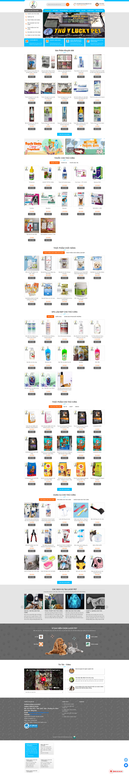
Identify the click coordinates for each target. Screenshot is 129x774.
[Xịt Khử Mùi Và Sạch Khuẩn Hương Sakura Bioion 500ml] (48, 510)
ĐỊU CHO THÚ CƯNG (64, 571)
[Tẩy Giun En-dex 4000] (31, 225)
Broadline (48, 208)
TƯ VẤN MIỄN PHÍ (33, 40)
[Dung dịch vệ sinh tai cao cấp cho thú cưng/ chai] (64, 114)
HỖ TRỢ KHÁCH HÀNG (68, 704)
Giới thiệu (55, 10)
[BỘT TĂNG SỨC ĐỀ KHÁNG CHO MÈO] (80, 289)
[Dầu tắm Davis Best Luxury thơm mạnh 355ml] (31, 327)
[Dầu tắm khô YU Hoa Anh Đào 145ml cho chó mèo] (80, 327)
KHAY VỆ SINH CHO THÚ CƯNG (31, 571)
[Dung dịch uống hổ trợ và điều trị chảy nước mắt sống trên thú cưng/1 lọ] (97, 62)
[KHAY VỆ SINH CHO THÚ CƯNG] (31, 562)
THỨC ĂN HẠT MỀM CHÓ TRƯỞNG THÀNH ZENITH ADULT (32, 427)
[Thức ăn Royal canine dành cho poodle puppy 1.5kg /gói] (31, 62)
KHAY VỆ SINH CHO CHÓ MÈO (48, 571)
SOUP (71, 406)
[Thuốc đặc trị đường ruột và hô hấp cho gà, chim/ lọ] (80, 114)
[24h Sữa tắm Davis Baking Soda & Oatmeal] (48, 327)
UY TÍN (36, 636)
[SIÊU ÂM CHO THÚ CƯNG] (33, 601)
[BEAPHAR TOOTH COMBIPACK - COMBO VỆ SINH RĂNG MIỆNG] (64, 536)
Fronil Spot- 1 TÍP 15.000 (81, 182)
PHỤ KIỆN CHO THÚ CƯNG (64, 499)
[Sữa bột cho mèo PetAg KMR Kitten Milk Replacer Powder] (80, 263)
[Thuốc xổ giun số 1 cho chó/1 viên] (48, 114)
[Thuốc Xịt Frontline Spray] (64, 173)
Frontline (32, 208)
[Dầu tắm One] (48, 353)
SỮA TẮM (97, 362)
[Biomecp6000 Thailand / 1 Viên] (48, 225)
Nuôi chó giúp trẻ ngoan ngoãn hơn (84, 689)
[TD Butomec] (31, 173)
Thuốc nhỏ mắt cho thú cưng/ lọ (97, 97)
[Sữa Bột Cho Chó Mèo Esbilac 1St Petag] (97, 263)
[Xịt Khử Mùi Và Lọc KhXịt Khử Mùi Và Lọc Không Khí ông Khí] (31, 510)
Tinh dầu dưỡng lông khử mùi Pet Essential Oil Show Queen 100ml (64, 390)
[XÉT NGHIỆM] (95, 601)
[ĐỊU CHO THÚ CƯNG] (64, 562)
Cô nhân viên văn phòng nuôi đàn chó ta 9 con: (87, 680)
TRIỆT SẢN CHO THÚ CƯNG (73, 611)
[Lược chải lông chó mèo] (64, 510)
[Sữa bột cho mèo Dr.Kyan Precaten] (64, 263)
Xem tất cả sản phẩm (64, 134)
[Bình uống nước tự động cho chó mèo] (80, 536)
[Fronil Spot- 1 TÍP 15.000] (80, 173)
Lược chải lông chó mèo (64, 519)
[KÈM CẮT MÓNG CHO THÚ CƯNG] (31, 536)
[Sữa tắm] (80, 353)
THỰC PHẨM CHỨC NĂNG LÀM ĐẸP (75, 252)
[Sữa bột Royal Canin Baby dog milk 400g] (48, 263)
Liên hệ (77, 10)
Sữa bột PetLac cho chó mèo (48, 298)
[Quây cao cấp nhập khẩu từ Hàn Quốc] (64, 62)
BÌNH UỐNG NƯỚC (97, 545)
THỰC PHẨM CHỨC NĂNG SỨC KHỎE (53, 252)
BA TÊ (65, 406)
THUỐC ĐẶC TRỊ (74, 162)
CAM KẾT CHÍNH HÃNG (55, 40)
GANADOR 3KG (81, 452)
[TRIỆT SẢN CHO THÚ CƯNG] (74, 601)
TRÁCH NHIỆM (94, 644)
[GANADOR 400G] (97, 417)
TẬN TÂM (36, 644)
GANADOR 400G (97, 426)
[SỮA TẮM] (97, 353)
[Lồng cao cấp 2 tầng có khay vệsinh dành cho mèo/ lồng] (48, 62)
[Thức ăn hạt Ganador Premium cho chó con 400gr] (80, 417)
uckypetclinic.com (35, 714)
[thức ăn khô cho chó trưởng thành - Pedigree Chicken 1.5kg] (64, 469)
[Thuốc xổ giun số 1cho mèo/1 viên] (97, 114)
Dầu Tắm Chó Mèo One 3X (64, 362)
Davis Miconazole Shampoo (64, 336)
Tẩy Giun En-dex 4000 (32, 234)
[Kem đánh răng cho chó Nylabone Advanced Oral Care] (48, 536)
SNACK (77, 406)
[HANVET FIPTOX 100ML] (48, 173)
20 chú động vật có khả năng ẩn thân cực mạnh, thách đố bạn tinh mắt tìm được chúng (89, 672)
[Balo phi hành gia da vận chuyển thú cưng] (97, 562)
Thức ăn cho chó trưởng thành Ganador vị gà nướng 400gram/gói (48, 454)
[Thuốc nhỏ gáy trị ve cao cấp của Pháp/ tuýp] (48, 88)
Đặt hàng (31, 76)
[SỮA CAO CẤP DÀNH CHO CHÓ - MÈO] (31, 263)
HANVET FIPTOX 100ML (48, 182)
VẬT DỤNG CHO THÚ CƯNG (47, 499)
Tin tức (83, 10)
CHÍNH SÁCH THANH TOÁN (69, 716)
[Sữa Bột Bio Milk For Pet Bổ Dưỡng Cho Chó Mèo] (31, 289)
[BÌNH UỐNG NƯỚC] (97, 536)
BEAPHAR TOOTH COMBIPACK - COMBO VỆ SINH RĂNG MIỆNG (64, 547)
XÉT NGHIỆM (90, 611)
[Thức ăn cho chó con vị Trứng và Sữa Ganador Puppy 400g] (64, 443)
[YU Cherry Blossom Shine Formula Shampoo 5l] (97, 327)
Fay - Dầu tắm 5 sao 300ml (48, 388)
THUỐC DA (64, 162)
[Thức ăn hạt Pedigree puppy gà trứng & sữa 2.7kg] (80, 469)
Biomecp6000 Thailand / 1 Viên (48, 234)
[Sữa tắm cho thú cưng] (31, 353)
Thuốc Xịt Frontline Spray (64, 182)
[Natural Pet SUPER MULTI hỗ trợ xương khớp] (64, 289)
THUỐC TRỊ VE (54, 162)
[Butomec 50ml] (97, 173)
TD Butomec (32, 182)
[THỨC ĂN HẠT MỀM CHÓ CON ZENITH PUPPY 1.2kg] (48, 417)
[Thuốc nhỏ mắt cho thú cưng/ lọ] (97, 88)
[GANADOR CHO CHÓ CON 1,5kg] (31, 443)
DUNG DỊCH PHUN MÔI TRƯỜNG (72, 316)
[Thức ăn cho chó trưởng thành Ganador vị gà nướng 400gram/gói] (48, 443)
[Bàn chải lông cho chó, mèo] (97, 510)
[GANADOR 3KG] (80, 443)
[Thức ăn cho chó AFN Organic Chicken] (97, 469)
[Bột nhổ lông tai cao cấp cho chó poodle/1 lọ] (31, 114)
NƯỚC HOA (59, 316)
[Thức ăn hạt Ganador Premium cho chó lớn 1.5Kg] (64, 417)
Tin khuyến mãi (64, 10)
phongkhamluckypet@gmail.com (38, 712)
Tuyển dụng (90, 10)
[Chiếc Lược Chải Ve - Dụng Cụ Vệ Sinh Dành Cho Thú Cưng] (80, 510)
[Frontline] (31, 199)
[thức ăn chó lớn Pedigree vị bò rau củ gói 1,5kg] (48, 469)
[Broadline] (48, 199)
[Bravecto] (64, 199)
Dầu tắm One (48, 362)
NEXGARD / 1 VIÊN (97, 208)
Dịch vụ (72, 10)
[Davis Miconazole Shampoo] (64, 327)
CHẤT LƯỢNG (94, 636)
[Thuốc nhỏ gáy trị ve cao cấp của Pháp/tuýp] (31, 88)
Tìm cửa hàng (99, 10)
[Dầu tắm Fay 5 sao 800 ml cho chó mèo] (31, 379)
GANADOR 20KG (97, 452)
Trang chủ (48, 10)
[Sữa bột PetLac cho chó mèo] (48, 289)
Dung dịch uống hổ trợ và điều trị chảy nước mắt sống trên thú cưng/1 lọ (97, 72)
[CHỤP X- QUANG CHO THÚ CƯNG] (54, 601)
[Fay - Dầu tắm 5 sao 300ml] (48, 379)
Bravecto (64, 208)
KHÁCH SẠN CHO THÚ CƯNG (81, 499)
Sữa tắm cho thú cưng (32, 362)
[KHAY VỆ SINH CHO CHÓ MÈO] (48, 562)
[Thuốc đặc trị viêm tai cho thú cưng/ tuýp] (80, 62)
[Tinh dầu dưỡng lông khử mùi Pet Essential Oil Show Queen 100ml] (64, 379)
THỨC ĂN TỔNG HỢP (55, 406)
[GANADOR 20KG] (97, 443)
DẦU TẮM (50, 316)
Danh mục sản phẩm (32, 10)
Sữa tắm (81, 362)
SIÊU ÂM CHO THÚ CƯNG (31, 611)
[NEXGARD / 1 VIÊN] (97, 199)
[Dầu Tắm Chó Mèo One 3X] (64, 353)
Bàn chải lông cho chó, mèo (97, 519)
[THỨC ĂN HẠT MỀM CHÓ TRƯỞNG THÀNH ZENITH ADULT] (31, 417)
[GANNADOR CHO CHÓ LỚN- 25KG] (31, 469)
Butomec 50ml (97, 182)
